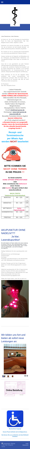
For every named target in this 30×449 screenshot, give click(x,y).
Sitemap (13, 443)
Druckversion (6, 443)
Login (27, 443)
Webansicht (25, 445)
